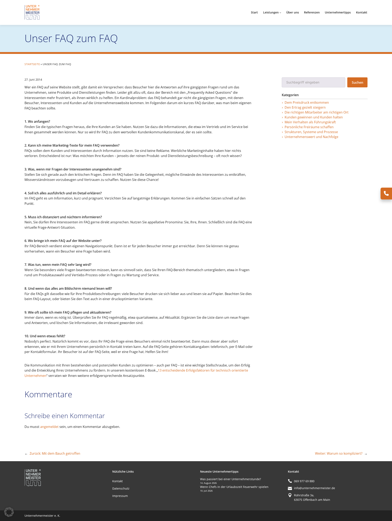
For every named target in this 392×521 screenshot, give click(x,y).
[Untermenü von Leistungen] (280, 12)
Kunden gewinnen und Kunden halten (314, 117)
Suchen (357, 82)
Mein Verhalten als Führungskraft (310, 122)
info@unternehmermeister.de (314, 488)
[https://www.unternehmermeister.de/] (32, 12)
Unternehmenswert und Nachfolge (311, 137)
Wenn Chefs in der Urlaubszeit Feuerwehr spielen (234, 487)
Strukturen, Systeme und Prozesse (311, 132)
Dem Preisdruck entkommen (307, 102)
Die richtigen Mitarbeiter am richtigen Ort (317, 112)
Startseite (32, 64)
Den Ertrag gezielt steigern (305, 107)
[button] (9, 512)
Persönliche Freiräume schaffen (309, 127)
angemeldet (49, 426)
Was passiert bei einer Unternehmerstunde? (230, 479)
